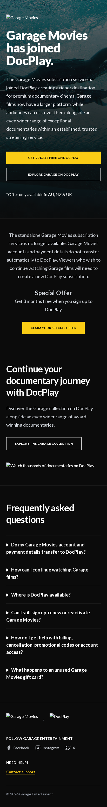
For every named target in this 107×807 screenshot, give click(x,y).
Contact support (20, 772)
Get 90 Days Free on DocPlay (53, 158)
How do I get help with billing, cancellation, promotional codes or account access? (52, 645)
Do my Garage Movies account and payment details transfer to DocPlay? (46, 548)
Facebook (21, 748)
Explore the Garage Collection (44, 443)
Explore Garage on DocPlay (53, 174)
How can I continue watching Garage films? (47, 573)
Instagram (51, 748)
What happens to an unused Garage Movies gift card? (46, 673)
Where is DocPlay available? (41, 595)
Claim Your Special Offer (53, 328)
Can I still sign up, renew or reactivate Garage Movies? (48, 616)
